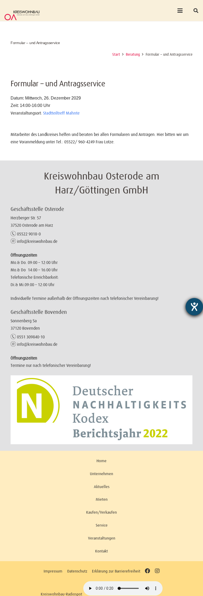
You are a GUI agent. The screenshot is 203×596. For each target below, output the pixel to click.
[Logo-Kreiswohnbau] (22, 15)
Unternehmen (101, 473)
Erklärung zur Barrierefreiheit (116, 571)
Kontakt (101, 551)
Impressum (53, 571)
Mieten (102, 499)
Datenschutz (77, 571)
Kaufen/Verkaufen (101, 512)
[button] (180, 10)
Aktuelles (101, 486)
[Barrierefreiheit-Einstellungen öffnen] (194, 306)
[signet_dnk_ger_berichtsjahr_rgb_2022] (101, 410)
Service (102, 525)
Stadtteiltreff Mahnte (61, 113)
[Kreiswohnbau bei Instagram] (157, 571)
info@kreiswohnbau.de (37, 241)
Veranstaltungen (101, 538)
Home (101, 460)
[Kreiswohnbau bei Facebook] (147, 571)
